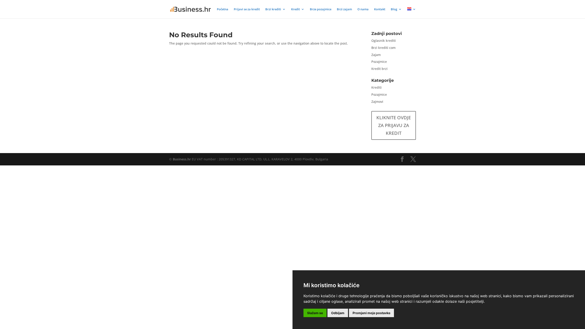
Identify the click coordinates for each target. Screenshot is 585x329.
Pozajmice (379, 61)
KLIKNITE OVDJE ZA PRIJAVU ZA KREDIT (393, 125)
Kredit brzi (379, 68)
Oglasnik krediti (383, 40)
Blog (394, 9)
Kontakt (379, 9)
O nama (363, 9)
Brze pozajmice (320, 9)
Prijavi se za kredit (247, 9)
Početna (222, 9)
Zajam (376, 55)
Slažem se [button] (315, 313)
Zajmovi (377, 101)
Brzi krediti (273, 9)
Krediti (376, 87)
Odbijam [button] (337, 313)
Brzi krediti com (383, 47)
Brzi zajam (344, 9)
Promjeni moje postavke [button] (371, 313)
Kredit (295, 9)
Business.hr (182, 159)
